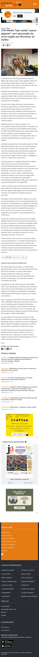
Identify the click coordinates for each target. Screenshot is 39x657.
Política (8, 28)
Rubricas (3, 612)
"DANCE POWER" (26, 574)
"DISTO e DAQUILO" (27, 578)
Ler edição (29, 483)
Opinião (3, 615)
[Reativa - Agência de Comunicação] (19, 425)
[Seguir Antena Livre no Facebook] (2, 554)
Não (14, 16)
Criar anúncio (5, 630)
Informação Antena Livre (8, 609)
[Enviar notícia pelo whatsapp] (10, 45)
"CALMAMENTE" (6, 593)
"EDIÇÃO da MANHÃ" (7, 570)
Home (3, 28)
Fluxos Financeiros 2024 (8, 541)
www (11, 483)
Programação (5, 606)
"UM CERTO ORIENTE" (27, 593)
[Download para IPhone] (19, 646)
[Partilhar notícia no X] (5, 45)
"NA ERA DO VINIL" (7, 585)
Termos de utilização (7, 547)
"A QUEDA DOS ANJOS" (28, 589)
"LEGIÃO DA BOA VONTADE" (29, 596)
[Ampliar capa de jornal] (19, 461)
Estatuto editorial (6, 535)
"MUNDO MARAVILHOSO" (9, 581)
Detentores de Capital (8, 538)
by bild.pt (4, 654)
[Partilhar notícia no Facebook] (3, 45)
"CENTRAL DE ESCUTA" (27, 570)
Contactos (4, 550)
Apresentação (5, 532)
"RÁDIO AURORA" (6, 578)
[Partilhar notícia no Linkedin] (8, 45)
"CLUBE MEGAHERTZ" (7, 589)
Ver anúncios (5, 627)
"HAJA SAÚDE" (5, 596)
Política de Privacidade (8, 544)
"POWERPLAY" (25, 585)
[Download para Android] (18, 641)
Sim (20, 16)
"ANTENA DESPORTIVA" (28, 581)
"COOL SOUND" (6, 574)
